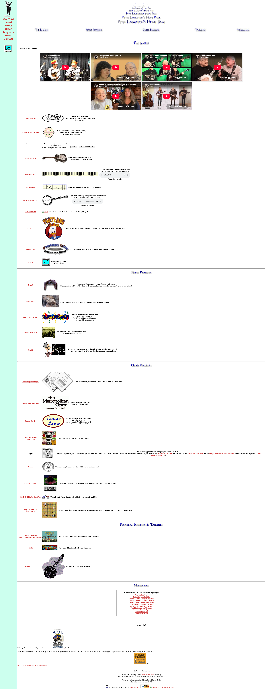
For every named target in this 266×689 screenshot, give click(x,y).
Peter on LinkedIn (141, 612)
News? (30, 285)
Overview (8, 19)
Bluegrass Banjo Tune (30, 200)
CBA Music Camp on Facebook (141, 606)
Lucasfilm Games (30, 483)
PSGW (30, 262)
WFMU (30, 548)
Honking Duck (30, 566)
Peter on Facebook (141, 595)
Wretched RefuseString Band (30, 438)
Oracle (30, 467)
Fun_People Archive (30, 317)
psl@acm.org (134, 687)
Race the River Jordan (30, 332)
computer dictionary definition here (221, 453)
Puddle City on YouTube (141, 597)
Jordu (73, 146)
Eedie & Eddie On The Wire (30, 497)
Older (8, 28)
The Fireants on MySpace (141, 610)
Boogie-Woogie (30, 174)
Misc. (8, 35)
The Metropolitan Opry (30, 403)
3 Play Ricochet (30, 118)
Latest (8, 22)
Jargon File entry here (195, 453)
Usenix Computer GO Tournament (30, 510)
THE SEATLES (30, 212)
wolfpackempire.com (164, 453)
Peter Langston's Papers (30, 382)
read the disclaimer (148, 675)
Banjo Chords (30, 187)
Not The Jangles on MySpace (141, 608)
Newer (8, 25)
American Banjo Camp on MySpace (141, 599)
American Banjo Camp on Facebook (141, 600)
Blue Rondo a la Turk (87, 146)
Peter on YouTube (141, 613)
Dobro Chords (30, 158)
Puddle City (30, 249)
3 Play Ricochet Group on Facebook (141, 602)
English (30, 350)
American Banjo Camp (30, 132)
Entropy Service (30, 421)
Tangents (8, 32)
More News (30, 301)
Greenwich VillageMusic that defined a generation (30, 536)
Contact (8, 38)
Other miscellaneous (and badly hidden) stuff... (32, 665)
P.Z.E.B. (30, 228)
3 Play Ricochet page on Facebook (141, 604)
